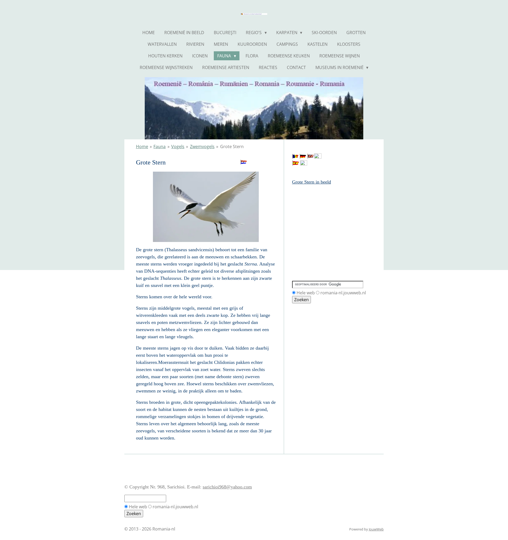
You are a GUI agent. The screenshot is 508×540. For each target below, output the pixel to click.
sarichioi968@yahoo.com (227, 486)
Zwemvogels (202, 146)
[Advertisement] (316, 210)
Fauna (159, 146)
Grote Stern (232, 146)
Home (142, 146)
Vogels (177, 146)
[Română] (295, 157)
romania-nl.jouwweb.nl (343, 293)
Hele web (306, 293)
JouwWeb (376, 529)
